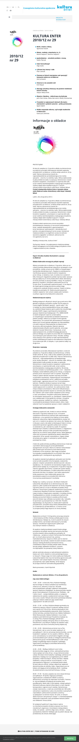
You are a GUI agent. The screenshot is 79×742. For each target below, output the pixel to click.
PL (18, 7)
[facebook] (7, 10)
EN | (9, 7)
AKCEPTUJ (70, 738)
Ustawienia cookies (8, 739)
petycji (35, 246)
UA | (15, 7)
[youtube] (10, 10)
